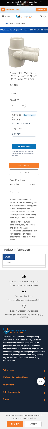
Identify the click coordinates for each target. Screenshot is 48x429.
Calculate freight (24, 146)
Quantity (14, 100)
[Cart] (44, 16)
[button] (41, 381)
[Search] (41, 16)
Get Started (41, 9)
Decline (15, 424)
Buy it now (24, 172)
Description (14, 192)
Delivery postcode (21, 123)
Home (5, 23)
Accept (33, 424)
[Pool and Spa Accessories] (24, 16)
